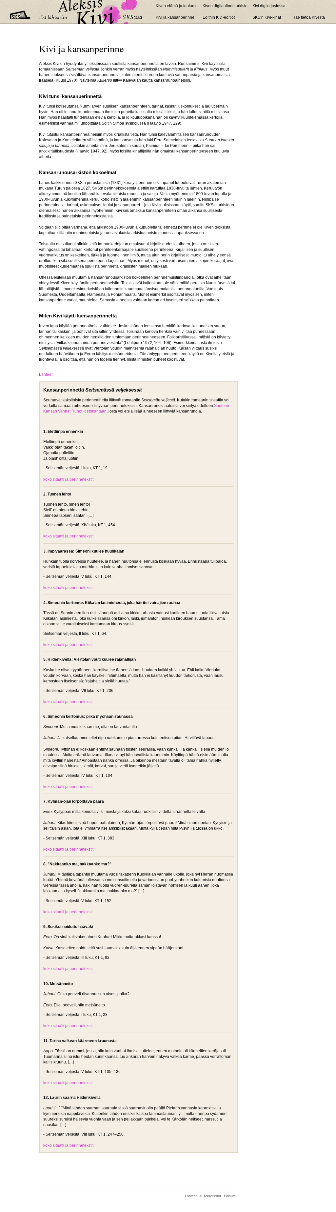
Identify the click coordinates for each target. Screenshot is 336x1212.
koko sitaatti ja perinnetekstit (68, 479)
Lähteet (45, 374)
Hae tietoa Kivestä (308, 17)
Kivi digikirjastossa (269, 6)
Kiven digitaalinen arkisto (225, 6)
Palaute (230, 1196)
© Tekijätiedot (210, 1196)
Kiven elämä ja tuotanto (177, 6)
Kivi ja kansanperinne (175, 17)
